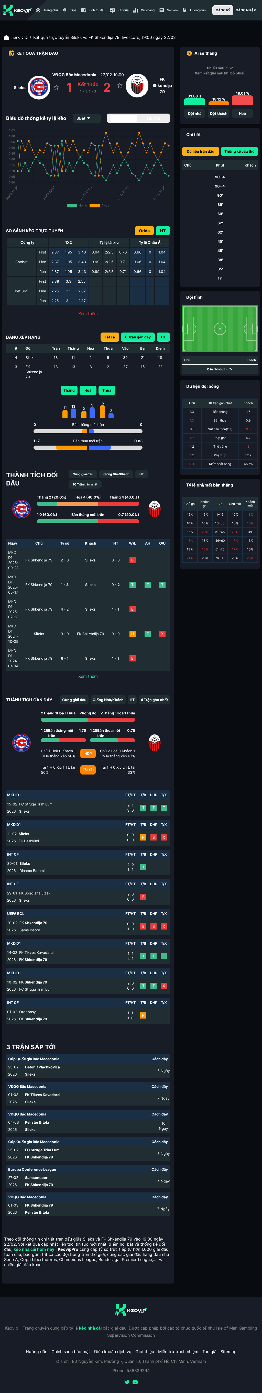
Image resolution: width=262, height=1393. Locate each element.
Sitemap (228, 1351)
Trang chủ (19, 37)
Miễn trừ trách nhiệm (178, 1351)
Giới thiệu (144, 1351)
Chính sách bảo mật (70, 1351)
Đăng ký (223, 10)
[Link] (17, 10)
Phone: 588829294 (131, 1370)
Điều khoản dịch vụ (112, 1351)
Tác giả (209, 1351)
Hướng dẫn (36, 1351)
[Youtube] (135, 1382)
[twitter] (127, 1382)
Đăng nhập (246, 10)
